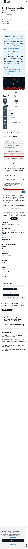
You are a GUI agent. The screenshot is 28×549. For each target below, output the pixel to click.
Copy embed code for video (11, 295)
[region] (13, 538)
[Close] (24, 529)
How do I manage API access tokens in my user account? (13, 346)
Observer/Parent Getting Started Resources (13, 339)
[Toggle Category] (1, 222)
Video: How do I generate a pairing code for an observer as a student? (14, 342)
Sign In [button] (14, 218)
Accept (13, 540)
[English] (7, 1)
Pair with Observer (6, 21)
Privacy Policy (13, 537)
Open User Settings (6, 19)
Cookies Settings (13, 544)
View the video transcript (10, 92)
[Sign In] (26, 1)
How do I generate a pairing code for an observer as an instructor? (12, 336)
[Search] (23, 1)
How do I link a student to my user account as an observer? (13, 349)
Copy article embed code (10, 289)
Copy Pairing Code (6, 23)
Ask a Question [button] (7, 310)
